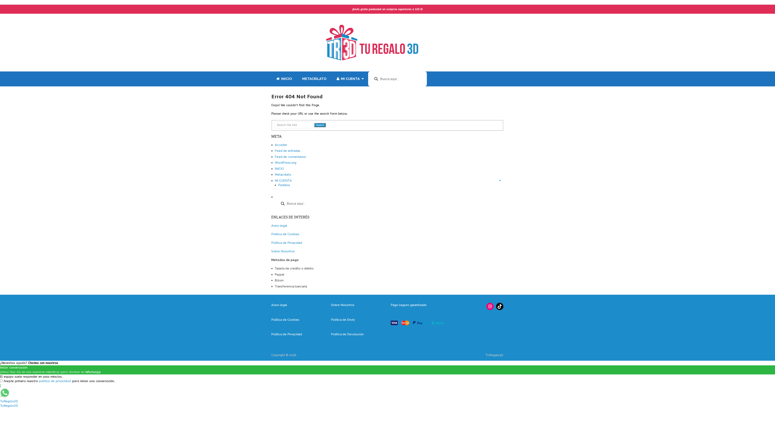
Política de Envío (343, 320)
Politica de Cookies (285, 234)
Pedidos (284, 185)
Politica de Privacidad (286, 243)
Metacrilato (314, 79)
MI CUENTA (350, 79)
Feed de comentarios (290, 157)
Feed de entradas (287, 151)
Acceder (281, 145)
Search (320, 125)
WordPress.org (285, 163)
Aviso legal (279, 225)
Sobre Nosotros (283, 251)
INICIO (286, 79)
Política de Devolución (347, 334)
